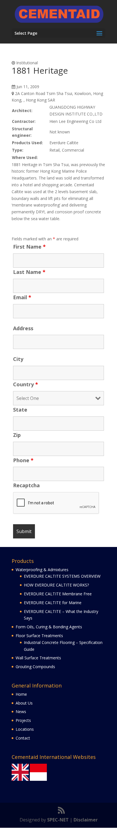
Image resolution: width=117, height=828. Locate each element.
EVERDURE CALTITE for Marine (53, 602)
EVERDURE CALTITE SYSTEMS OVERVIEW (62, 576)
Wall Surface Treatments (38, 657)
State (20, 409)
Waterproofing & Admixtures (42, 569)
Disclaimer (86, 820)
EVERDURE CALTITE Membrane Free (58, 593)
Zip (17, 434)
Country (25, 384)
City (18, 359)
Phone (23, 460)
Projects (23, 720)
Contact (23, 738)
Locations (25, 729)
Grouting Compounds (35, 666)
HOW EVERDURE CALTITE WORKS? (56, 585)
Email (22, 297)
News (21, 711)
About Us (24, 703)
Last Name (29, 272)
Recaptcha (26, 485)
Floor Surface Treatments (39, 635)
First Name (29, 246)
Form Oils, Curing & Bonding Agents (49, 626)
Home (21, 694)
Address (23, 328)
